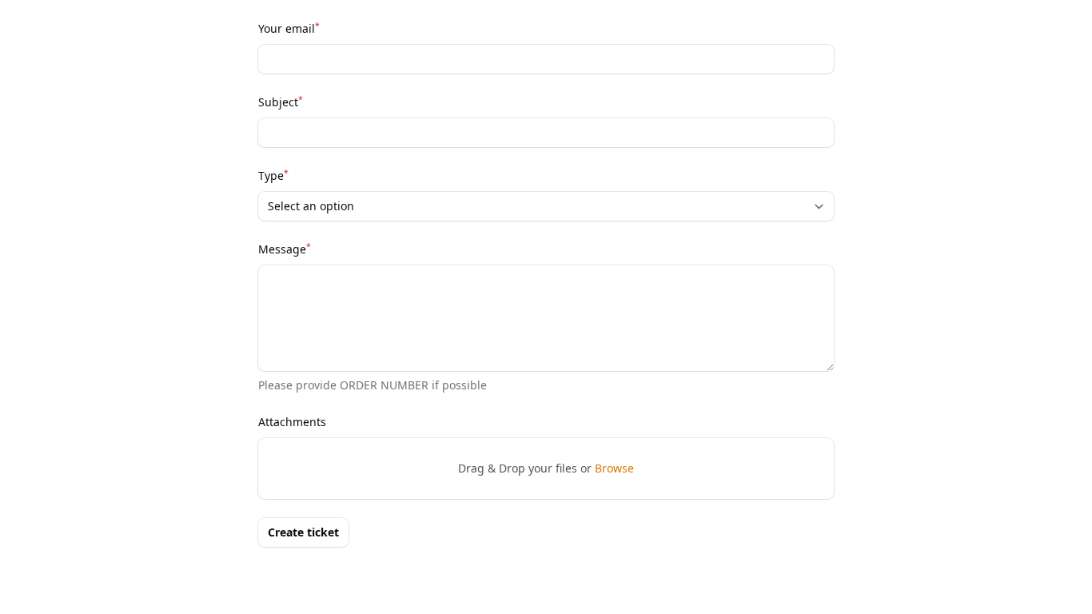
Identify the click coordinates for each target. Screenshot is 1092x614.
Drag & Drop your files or (546, 468)
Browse (614, 468)
